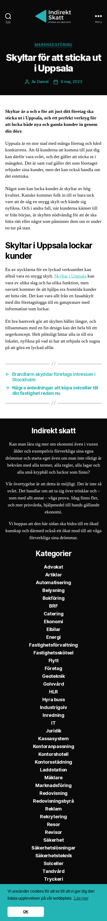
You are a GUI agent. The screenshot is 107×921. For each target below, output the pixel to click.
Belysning (53, 590)
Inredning (53, 715)
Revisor (53, 832)
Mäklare (53, 777)
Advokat (53, 567)
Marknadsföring (53, 44)
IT (53, 723)
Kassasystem (53, 738)
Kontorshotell (53, 754)
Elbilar (53, 629)
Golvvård (53, 684)
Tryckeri (53, 879)
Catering (54, 613)
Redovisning (53, 793)
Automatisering (53, 582)
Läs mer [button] (81, 898)
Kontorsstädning (53, 762)
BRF (53, 606)
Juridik (53, 730)
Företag (53, 668)
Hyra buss (53, 699)
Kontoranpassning (53, 746)
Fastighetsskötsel (53, 652)
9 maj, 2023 (71, 81)
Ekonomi (53, 621)
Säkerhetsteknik (53, 855)
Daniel (42, 81)
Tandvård (53, 871)
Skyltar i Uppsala (70, 276)
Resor (53, 824)
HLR (53, 691)
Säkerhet (53, 840)
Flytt (54, 660)
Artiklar (53, 574)
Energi (53, 637)
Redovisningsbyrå (53, 801)
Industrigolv (53, 707)
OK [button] (25, 912)
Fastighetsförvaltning (53, 645)
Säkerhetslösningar (53, 848)
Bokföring (54, 598)
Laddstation (53, 769)
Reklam (53, 808)
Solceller (54, 863)
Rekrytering (53, 816)
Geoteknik (53, 676)
